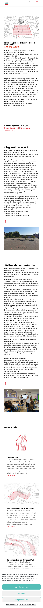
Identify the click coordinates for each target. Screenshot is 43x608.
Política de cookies (12, 605)
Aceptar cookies (21, 587)
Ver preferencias (21, 600)
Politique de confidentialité (27, 605)
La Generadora (13, 457)
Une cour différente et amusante (20, 509)
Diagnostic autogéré (11, 128)
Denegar (21, 593)
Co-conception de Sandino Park (20, 560)
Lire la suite (11, 475)
